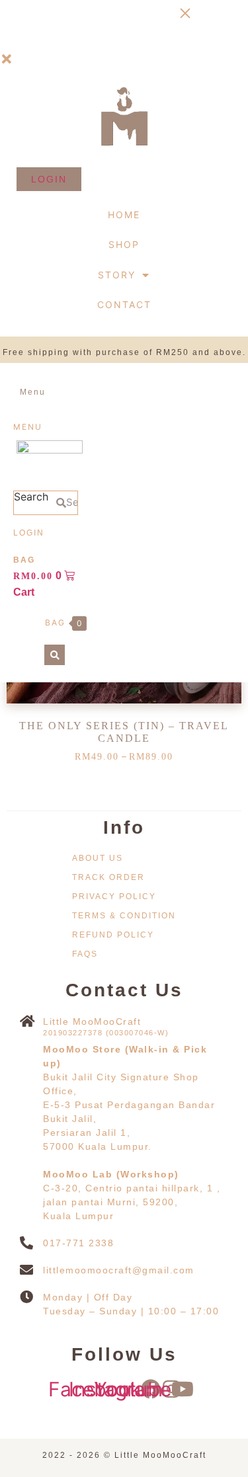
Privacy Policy (114, 896)
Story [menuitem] (117, 274)
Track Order (108, 877)
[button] (6, 59)
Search (31, 497)
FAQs (85, 954)
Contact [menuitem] (124, 304)
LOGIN (28, 533)
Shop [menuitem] (124, 244)
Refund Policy (113, 934)
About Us (97, 858)
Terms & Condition (124, 915)
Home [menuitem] (124, 214)
